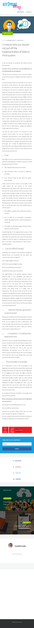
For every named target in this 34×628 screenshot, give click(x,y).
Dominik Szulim (10, 40)
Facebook (18, 461)
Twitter (18, 473)
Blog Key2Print (16, 622)
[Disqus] (17, 592)
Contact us (29, 12)
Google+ (18, 467)
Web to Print (7, 33)
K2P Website (20, 12)
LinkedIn (18, 479)
